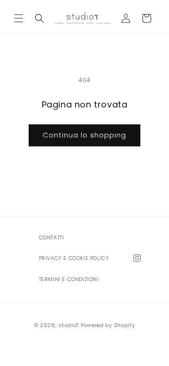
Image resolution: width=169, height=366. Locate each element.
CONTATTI (51, 237)
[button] (18, 18)
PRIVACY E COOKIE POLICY (74, 258)
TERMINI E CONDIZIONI (69, 279)
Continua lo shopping (84, 135)
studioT (68, 325)
